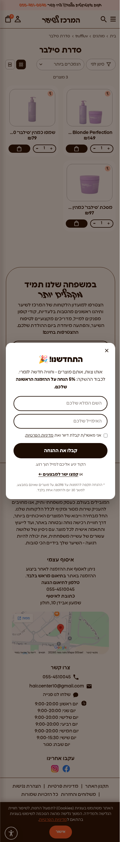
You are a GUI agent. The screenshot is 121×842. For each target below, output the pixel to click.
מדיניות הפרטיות (39, 435)
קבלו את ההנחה (60, 450)
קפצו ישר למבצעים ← (58, 474)
